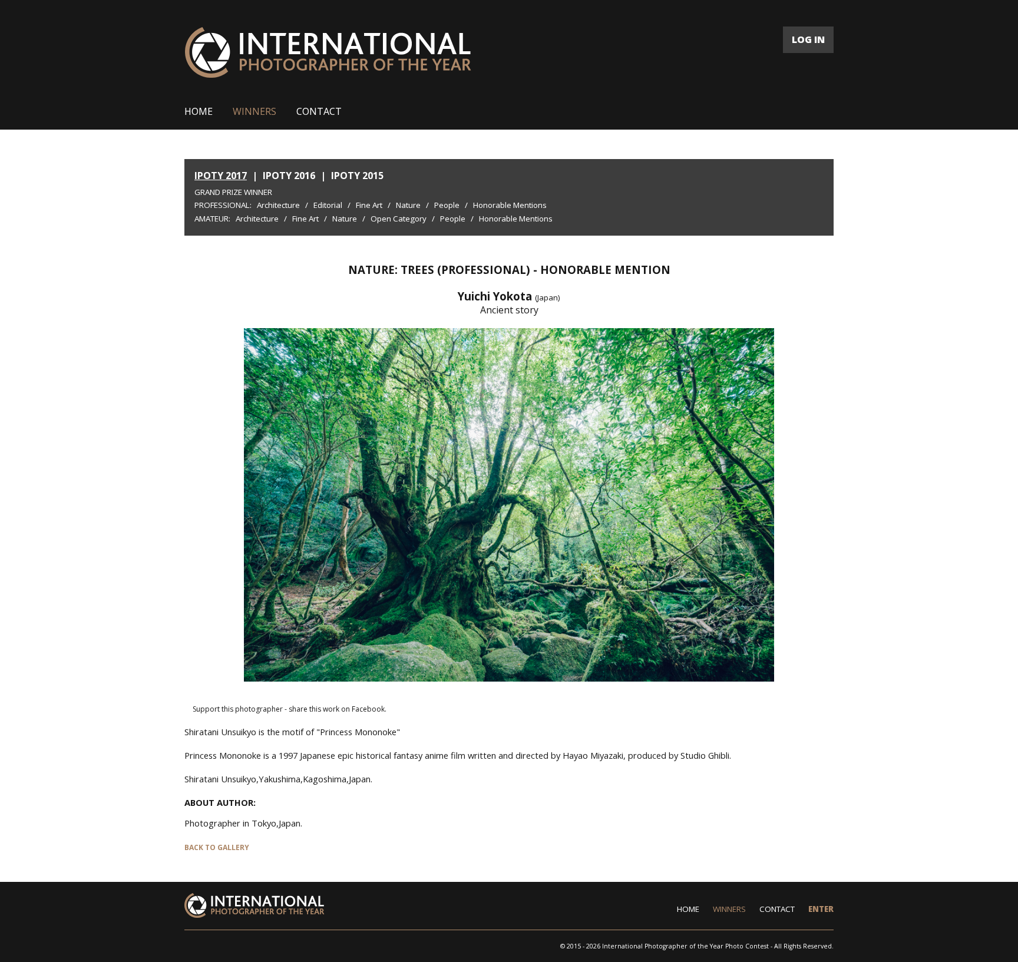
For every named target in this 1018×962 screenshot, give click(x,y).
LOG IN (808, 39)
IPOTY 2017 (220, 175)
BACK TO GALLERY (216, 847)
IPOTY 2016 (289, 175)
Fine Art (369, 205)
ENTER (821, 909)
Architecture (278, 205)
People (447, 205)
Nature (408, 205)
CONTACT (319, 111)
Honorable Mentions (510, 205)
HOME (198, 111)
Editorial (327, 205)
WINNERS (254, 111)
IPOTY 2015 (357, 175)
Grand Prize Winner (233, 192)
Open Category (399, 218)
